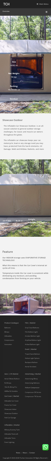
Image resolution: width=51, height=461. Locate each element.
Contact (32, 453)
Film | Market (30, 323)
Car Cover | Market (11, 396)
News (18, 453)
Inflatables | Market (12, 425)
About (25, 453)
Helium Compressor (32, 387)
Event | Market (31, 349)
